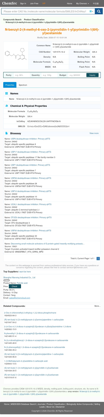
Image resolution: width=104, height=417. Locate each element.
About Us (50, 406)
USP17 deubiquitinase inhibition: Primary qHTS (31, 151)
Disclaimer (60, 406)
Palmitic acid (22, 283)
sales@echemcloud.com (19, 297)
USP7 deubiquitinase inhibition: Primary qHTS (30, 165)
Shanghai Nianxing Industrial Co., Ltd (19, 277)
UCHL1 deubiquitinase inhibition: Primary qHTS (31, 204)
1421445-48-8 (10, 343)
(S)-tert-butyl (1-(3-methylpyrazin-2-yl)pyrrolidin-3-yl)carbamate (31, 367)
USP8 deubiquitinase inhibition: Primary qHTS (30, 138)
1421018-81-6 (10, 377)
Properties (9, 85)
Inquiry (92, 75)
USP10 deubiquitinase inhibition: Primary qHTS (31, 191)
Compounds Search (9, 3)
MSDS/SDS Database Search (23, 404)
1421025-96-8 (10, 356)
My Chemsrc (82, 3)
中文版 (96, 3)
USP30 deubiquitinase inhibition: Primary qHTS (31, 230)
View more (94, 133)
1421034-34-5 (10, 370)
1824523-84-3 (10, 315)
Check (14, 286)
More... (98, 306)
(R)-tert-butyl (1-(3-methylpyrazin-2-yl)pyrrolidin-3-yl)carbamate (31, 374)
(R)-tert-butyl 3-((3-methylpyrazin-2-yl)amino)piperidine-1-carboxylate (34, 319)
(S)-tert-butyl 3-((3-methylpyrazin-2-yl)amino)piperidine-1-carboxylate (34, 354)
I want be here (24, 271)
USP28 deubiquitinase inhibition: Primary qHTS (31, 178)
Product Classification (34, 19)
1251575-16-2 (59, 51)
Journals (41, 404)
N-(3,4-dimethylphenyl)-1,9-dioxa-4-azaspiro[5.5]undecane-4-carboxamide (36, 340)
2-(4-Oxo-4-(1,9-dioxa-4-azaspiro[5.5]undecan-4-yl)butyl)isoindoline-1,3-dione (37, 326)
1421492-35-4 (10, 349)
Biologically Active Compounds (80, 404)
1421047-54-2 (10, 322)
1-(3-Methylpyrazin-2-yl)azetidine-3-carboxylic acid (26, 361)
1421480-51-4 (10, 336)
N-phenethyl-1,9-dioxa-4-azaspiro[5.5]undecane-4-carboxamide (31, 333)
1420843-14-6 (10, 363)
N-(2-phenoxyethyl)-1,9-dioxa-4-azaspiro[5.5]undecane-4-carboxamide (34, 347)
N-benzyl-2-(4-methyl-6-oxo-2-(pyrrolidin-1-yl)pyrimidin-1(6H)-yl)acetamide (40, 22)
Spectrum (23, 85)
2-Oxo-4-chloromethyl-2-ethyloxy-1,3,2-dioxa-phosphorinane (30, 312)
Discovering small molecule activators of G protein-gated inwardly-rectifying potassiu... (47, 243)
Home (69, 3)
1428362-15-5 (10, 329)
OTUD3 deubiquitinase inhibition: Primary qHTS (31, 217)
